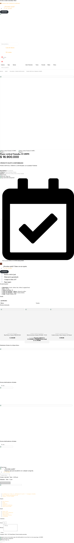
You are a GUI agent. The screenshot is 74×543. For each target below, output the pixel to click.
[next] (73, 75)
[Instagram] (1, 264)
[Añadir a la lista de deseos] (1, 161)
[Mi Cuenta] (1, 56)
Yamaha (22, 173)
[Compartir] (3, 541)
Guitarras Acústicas (64, 333)
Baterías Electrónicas (39, 333)
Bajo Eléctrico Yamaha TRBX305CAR (12, 335)
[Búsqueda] (17, 44)
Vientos (37, 64)
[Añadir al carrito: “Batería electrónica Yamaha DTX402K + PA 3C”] (46, 310)
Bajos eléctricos (13, 333)
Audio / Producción (29, 64)
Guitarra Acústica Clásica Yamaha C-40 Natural (62, 335)
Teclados (20, 64)
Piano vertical (17, 173)
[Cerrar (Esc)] (4, 541)
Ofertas (54, 64)
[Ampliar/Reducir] (0, 541)
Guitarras (3, 64)
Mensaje (1, 527)
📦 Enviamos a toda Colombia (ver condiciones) (10, 3)
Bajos (9, 64)
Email (1, 522)
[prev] (71, 75)
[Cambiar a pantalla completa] (1, 541)
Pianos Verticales (8, 172)
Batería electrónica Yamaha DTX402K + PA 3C (37, 335)
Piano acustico (11, 173)
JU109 (6, 173)
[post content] (12, 320)
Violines (48, 64)
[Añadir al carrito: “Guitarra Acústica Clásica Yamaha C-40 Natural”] (71, 310)
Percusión (43, 64)
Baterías (14, 64)
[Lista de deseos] (1, 60)
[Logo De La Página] (34, 28)
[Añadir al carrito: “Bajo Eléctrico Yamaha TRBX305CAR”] (21, 310)
